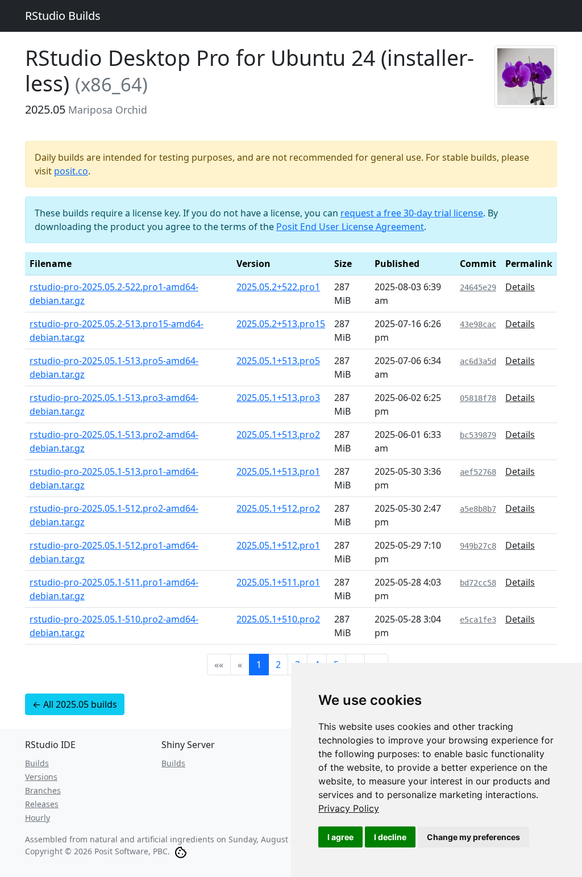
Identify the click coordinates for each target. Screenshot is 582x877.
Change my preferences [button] (473, 837)
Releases (42, 804)
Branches (43, 790)
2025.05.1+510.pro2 (278, 619)
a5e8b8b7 (478, 508)
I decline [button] (390, 837)
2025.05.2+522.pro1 (278, 287)
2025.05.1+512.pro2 (278, 508)
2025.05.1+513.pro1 (278, 471)
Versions (41, 776)
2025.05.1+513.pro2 (278, 434)
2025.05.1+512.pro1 (278, 545)
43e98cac (478, 324)
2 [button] (278, 664)
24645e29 (478, 287)
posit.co (71, 171)
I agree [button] (340, 837)
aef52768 (478, 472)
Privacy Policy (348, 808)
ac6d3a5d (478, 361)
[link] (348, 808)
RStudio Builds (63, 15)
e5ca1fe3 (478, 619)
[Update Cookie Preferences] (181, 851)
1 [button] (258, 664)
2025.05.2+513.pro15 (280, 324)
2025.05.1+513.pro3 (278, 397)
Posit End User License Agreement (350, 226)
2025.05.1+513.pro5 (278, 360)
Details (520, 287)
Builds (37, 763)
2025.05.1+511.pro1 (278, 582)
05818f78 (478, 398)
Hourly (37, 817)
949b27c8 (478, 545)
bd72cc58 (478, 582)
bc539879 (478, 435)
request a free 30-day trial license (411, 213)
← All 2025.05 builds (74, 704)
